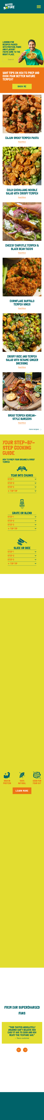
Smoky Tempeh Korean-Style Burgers (22, 417)
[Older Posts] (31, 429)
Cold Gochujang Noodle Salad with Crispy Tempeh (22, 191)
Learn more (22, 790)
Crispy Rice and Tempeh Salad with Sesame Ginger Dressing (22, 360)
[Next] (25, 1050)
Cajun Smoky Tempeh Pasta (22, 138)
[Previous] (18, 1050)
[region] (22, 1036)
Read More (22, 142)
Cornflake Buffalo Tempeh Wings (22, 302)
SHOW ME (22, 86)
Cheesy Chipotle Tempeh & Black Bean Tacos (22, 247)
